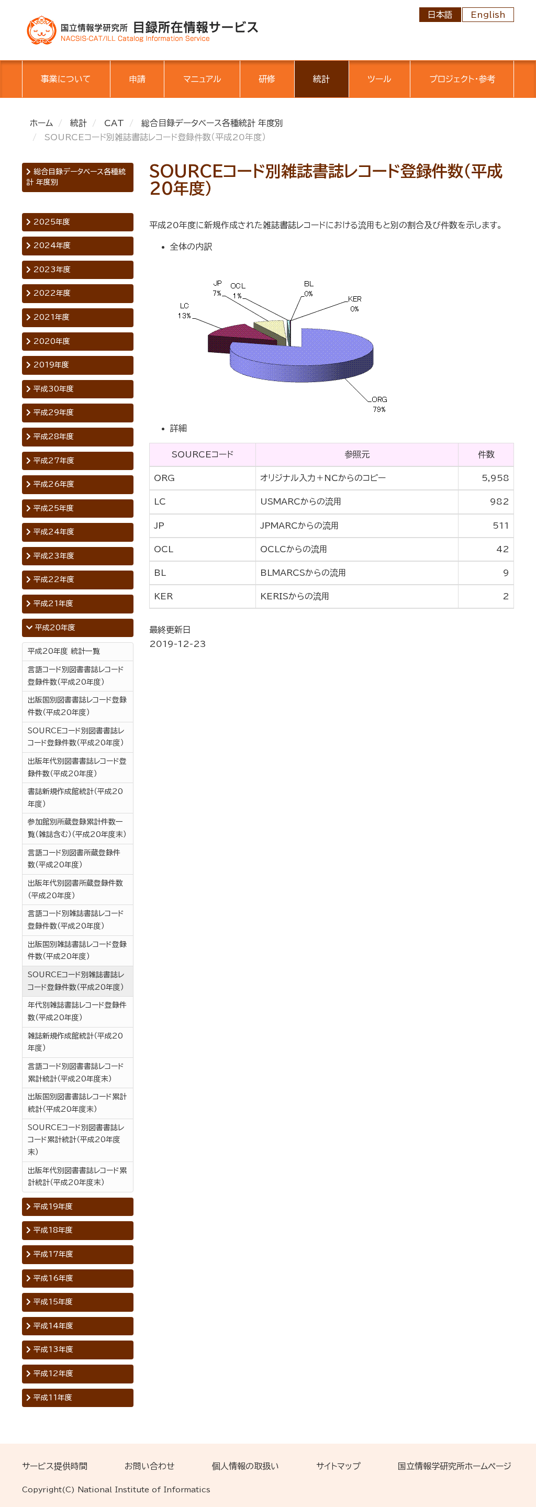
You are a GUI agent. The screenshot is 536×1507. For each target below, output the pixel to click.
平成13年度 (52, 1349)
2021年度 (50, 317)
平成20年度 (53, 627)
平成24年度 (52, 531)
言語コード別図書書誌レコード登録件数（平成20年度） (76, 676)
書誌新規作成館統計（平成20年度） (75, 798)
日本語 (440, 14)
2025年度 (50, 222)
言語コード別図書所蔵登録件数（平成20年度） (74, 859)
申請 (137, 79)
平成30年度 (52, 389)
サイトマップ (338, 1466)
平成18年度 (52, 1230)
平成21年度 (52, 603)
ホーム (41, 123)
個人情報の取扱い (245, 1466)
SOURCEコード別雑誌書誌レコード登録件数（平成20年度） (76, 981)
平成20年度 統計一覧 (64, 651)
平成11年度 (51, 1397)
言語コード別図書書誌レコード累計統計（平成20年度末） (76, 1072)
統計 (321, 79)
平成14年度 (52, 1326)
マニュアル (202, 79)
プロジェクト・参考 (462, 79)
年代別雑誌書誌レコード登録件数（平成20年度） (77, 1011)
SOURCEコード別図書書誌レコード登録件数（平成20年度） (76, 737)
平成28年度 (52, 436)
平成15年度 (52, 1301)
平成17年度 (52, 1254)
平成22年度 (52, 579)
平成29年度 (52, 412)
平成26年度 (52, 484)
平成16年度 (52, 1278)
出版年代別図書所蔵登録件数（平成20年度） (75, 889)
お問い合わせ (150, 1466)
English (488, 14)
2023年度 (51, 269)
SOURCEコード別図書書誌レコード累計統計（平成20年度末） (76, 1140)
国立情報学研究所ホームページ (454, 1466)
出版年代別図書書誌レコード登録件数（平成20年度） (77, 767)
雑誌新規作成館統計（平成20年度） (75, 1042)
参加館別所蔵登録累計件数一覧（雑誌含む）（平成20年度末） (77, 828)
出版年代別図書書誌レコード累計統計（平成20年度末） (77, 1177)
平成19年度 (52, 1206)
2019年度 (50, 365)
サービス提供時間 (54, 1466)
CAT (114, 123)
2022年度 (51, 293)
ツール (379, 79)
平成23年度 (52, 556)
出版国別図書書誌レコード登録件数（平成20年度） (77, 706)
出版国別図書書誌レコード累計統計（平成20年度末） (77, 1103)
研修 (267, 79)
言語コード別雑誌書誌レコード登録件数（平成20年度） (76, 920)
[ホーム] (142, 29)
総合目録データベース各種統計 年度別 (212, 123)
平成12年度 (52, 1373)
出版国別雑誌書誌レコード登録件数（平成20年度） (77, 951)
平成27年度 (52, 460)
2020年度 (50, 341)
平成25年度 (52, 508)
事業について (66, 79)
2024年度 (51, 245)
